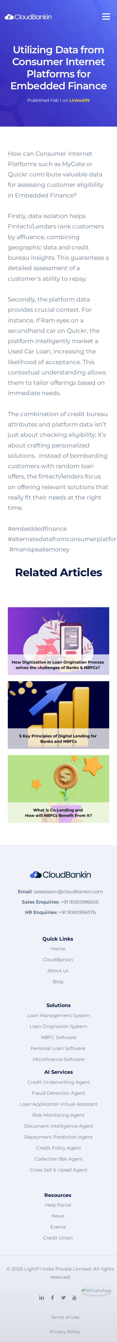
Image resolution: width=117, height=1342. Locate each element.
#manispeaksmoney (39, 549)
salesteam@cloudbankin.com (68, 892)
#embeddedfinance (37, 528)
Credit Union (58, 1238)
